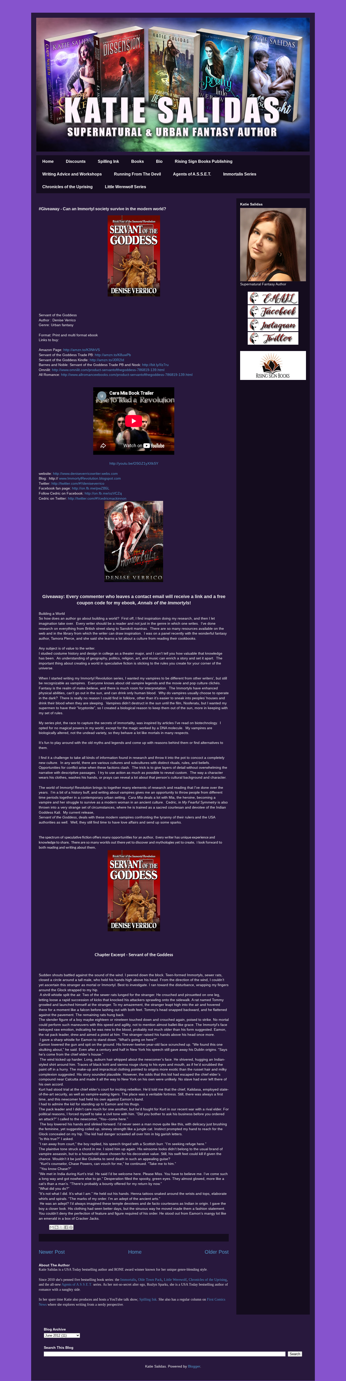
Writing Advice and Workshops (72, 174)
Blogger (194, 1366)
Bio (159, 161)
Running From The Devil (137, 174)
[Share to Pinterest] (70, 1227)
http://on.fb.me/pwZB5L (90, 488)
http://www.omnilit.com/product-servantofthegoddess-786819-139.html (108, 370)
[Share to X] (61, 1227)
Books (137, 161)
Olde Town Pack (150, 1280)
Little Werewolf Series (125, 187)
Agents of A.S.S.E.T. (192, 174)
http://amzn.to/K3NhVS (81, 350)
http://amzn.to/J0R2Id (107, 360)
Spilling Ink (108, 161)
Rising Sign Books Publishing (204, 161)
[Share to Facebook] (66, 1227)
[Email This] (51, 1227)
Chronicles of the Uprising (67, 187)
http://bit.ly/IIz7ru (155, 365)
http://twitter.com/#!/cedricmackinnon (97, 498)
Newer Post (52, 1252)
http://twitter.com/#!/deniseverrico (77, 483)
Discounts (76, 161)
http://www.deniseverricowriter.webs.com (85, 473)
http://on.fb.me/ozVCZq (103, 493)
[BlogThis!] (56, 1227)
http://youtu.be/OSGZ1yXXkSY (133, 463)
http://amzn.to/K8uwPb (113, 355)
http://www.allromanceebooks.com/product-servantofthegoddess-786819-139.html (127, 375)
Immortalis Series (239, 174)
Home (48, 161)
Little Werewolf (175, 1280)
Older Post (217, 1252)
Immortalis (128, 1280)
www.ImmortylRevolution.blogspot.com (90, 478)
